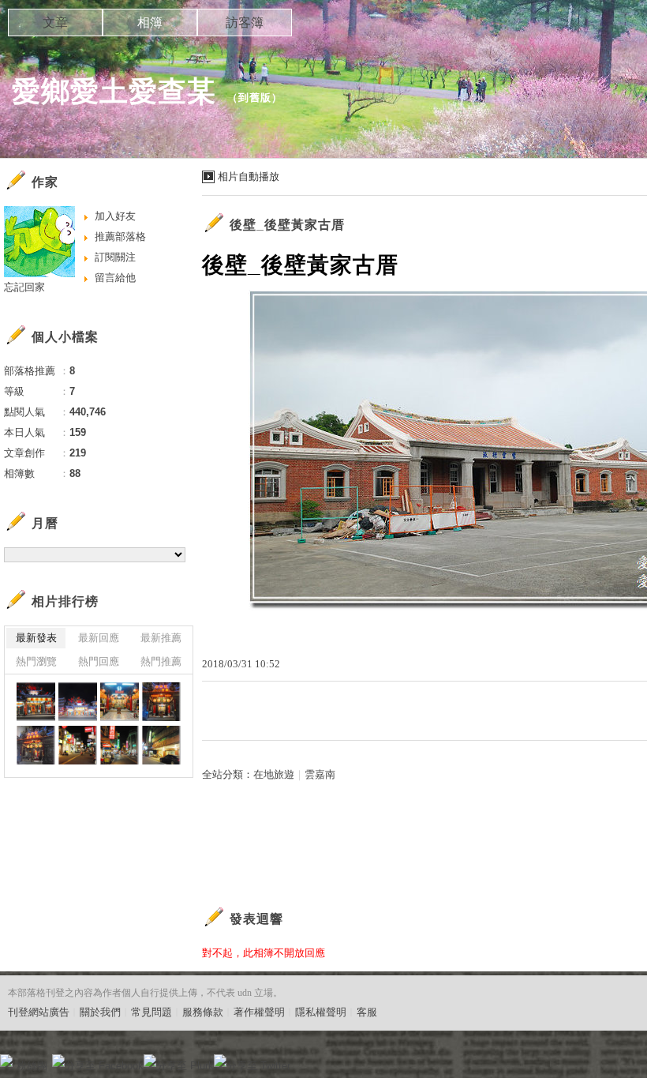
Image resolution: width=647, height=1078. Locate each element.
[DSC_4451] (36, 745)
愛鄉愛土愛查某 (114, 91)
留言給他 (115, 278)
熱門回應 (98, 661)
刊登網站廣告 (38, 1012)
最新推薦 (160, 638)
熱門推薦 (160, 661)
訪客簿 (245, 22)
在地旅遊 (273, 774)
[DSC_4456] (119, 701)
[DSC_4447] (161, 745)
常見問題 (151, 1012)
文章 (55, 22)
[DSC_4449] (119, 745)
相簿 (150, 22)
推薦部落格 (120, 236)
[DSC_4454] (161, 701)
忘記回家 (24, 287)
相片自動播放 (248, 176)
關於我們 (100, 1012)
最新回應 (98, 638)
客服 (367, 1012)
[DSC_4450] (77, 745)
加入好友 (115, 216)
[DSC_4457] (77, 701)
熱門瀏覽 (36, 661)
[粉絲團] (6, 1060)
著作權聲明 (259, 1012)
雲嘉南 (320, 774)
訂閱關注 (115, 257)
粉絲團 (32, 1066)
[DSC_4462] (36, 701)
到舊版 (254, 97)
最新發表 (36, 638)
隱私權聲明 (320, 1012)
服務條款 (202, 1012)
